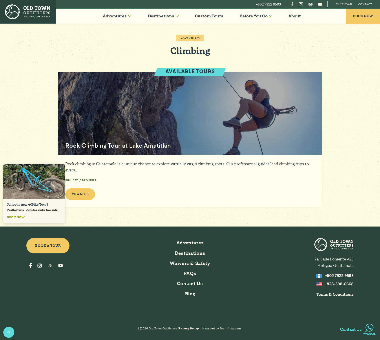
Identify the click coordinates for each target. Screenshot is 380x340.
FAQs (190, 273)
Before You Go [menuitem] (253, 16)
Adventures (190, 38)
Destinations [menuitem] (161, 16)
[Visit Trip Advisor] (310, 4)
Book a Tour (48, 246)
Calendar (344, 4)
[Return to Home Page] (28, 12)
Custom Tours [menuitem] (209, 16)
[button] (116, 16)
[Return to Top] (8, 332)
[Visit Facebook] (292, 4)
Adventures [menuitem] (115, 16)
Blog (190, 294)
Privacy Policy (189, 328)
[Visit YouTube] (320, 4)
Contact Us (190, 283)
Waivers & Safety (190, 263)
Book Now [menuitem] (363, 16)
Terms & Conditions (335, 294)
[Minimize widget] (61, 168)
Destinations (190, 253)
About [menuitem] (294, 16)
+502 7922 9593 (339, 275)
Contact (365, 4)
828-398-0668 (340, 284)
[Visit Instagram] (301, 4)
